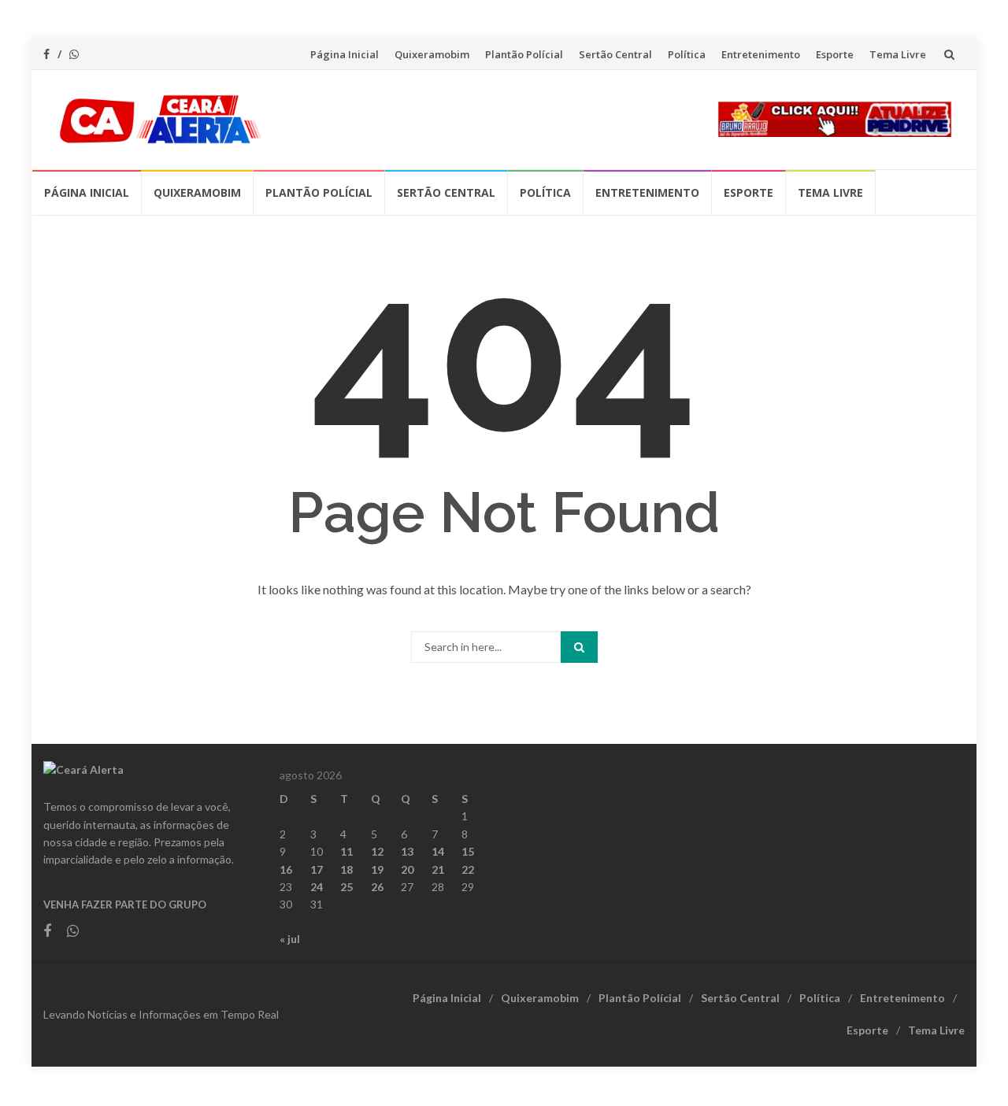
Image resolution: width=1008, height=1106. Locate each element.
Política (687, 54)
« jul (290, 938)
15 (467, 851)
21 (438, 869)
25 (346, 886)
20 (407, 869)
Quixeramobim (432, 54)
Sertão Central (615, 54)
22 (467, 869)
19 (377, 869)
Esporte (835, 54)
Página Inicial (344, 54)
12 (377, 851)
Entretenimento (760, 54)
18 (346, 869)
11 (346, 851)
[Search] (579, 647)
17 (316, 869)
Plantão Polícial (524, 54)
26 (377, 886)
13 (407, 851)
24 (316, 886)
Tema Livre (897, 54)
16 (286, 869)
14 (438, 851)
